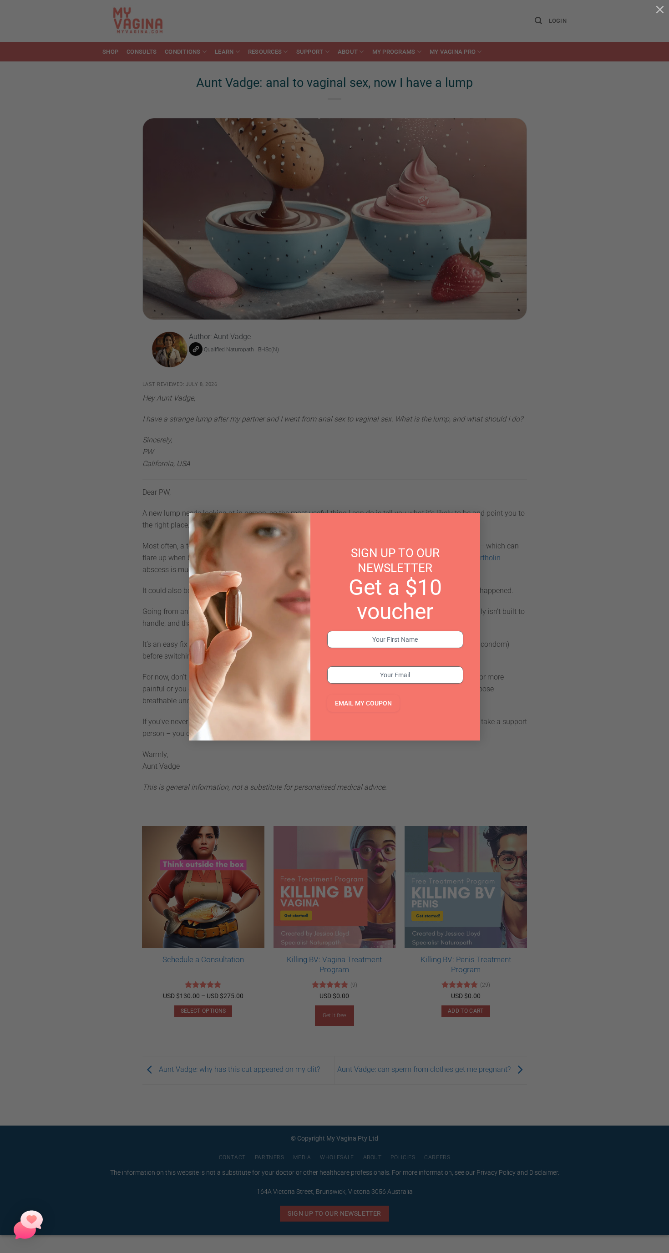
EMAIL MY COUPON (363, 703)
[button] (28, 1224)
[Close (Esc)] (660, 9)
